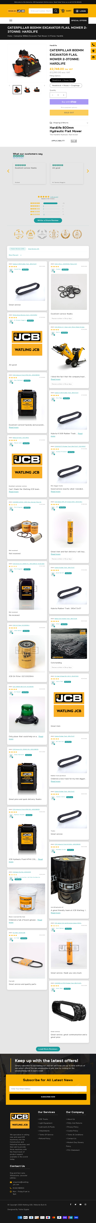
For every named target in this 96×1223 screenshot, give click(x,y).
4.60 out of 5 (54, 197)
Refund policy (44, 1138)
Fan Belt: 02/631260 (19, 933)
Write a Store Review (48, 220)
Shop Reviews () (33, 249)
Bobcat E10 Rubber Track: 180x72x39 (66, 618)
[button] (69, 123)
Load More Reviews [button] (48, 1049)
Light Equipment (45, 1123)
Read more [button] (55, 379)
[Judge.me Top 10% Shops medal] (65, 234)
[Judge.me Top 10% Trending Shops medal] (77, 234)
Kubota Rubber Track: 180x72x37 (65, 567)
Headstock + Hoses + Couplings (66, 85)
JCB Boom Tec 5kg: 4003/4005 (22, 872)
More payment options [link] (69, 107)
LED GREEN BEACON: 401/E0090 (23, 686)
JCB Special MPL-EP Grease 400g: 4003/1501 (68, 502)
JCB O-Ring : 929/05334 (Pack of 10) (66, 264)
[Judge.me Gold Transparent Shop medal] (19, 234)
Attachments (44, 1131)
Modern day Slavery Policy (75, 1144)
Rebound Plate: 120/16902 (21, 437)
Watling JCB (44, 1222)
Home (10, 36)
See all (73, 141)
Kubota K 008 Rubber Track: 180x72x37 (25, 264)
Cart (67, 10)
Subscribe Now (48, 1097)
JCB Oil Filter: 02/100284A (21, 625)
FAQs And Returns (74, 1123)
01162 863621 (18, 1188)
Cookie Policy (72, 1131)
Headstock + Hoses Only (62, 80)
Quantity (53, 90)
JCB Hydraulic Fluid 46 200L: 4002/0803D (68, 844)
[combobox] (41, 10)
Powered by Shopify (54, 1222)
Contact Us (71, 1138)
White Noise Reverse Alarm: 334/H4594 (25, 315)
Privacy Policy (72, 1127)
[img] (49, 156)
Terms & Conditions (75, 1135)
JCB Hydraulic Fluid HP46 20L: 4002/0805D (26, 375)
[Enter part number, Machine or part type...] (56, 11)
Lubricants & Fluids (47, 1127)
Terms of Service (46, 1135)
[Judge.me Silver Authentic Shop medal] (42, 234)
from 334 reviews (18, 158)
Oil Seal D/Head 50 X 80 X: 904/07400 (67, 676)
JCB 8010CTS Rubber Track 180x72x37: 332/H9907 (70, 446)
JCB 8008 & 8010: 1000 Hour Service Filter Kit (27, 502)
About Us (71, 1119)
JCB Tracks (43, 1119)
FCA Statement (73, 1150)
